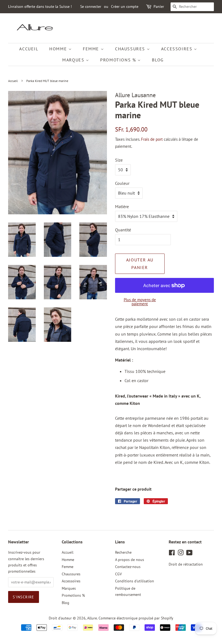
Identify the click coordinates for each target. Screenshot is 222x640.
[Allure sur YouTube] (189, 553)
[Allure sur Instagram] (181, 553)
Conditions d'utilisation (134, 581)
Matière (122, 206)
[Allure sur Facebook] (172, 553)
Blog (158, 60)
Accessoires (177, 48)
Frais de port (152, 139)
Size (119, 160)
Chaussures (131, 48)
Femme (92, 48)
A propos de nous (129, 559)
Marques (74, 60)
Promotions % (119, 60)
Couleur (122, 183)
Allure (92, 618)
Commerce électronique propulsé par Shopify (136, 618)
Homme (58, 48)
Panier (159, 6)
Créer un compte (124, 6)
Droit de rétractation (186, 564)
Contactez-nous (128, 566)
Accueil (28, 48)
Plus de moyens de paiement (140, 301)
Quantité (123, 229)
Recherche (123, 552)
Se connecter (90, 6)
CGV (118, 574)
